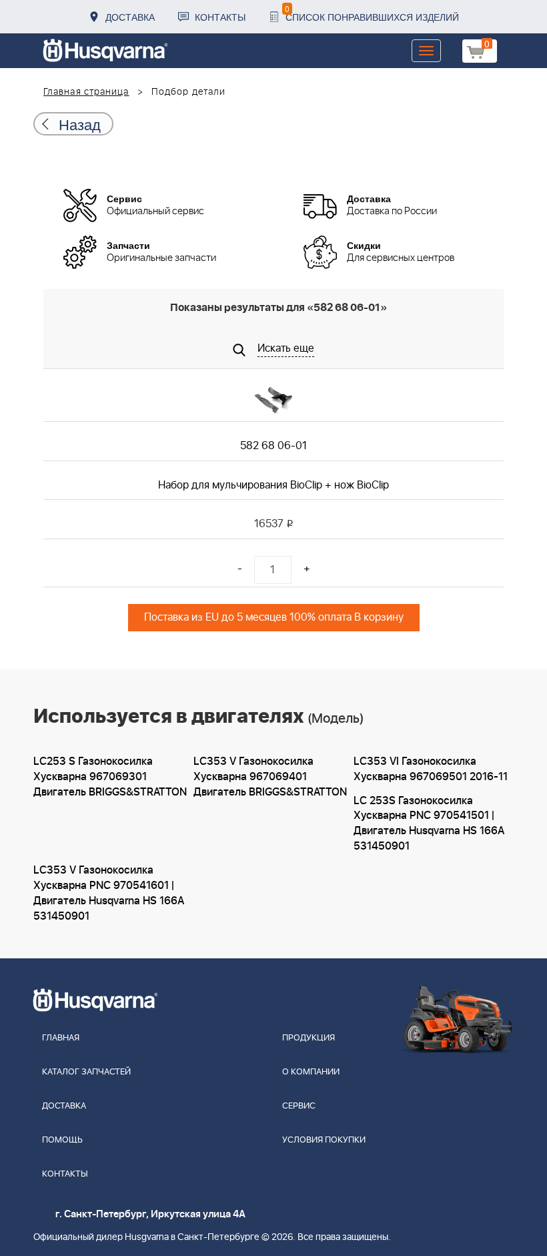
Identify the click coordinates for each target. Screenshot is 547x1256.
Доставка (130, 16)
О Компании (311, 1072)
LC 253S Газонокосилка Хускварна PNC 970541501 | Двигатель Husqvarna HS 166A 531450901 (429, 824)
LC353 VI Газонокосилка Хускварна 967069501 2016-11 (431, 769)
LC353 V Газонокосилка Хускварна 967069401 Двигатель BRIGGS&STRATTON (270, 776)
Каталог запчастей (86, 1072)
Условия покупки (324, 1140)
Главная (60, 1038)
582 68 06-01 (273, 446)
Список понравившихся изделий (372, 13)
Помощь (62, 1140)
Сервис (299, 1106)
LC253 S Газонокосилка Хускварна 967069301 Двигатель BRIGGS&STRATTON (110, 776)
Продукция (308, 1038)
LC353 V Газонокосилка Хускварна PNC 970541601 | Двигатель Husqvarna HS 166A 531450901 (108, 893)
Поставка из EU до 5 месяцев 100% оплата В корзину (274, 617)
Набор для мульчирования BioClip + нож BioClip (273, 485)
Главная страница (86, 92)
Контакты (220, 16)
